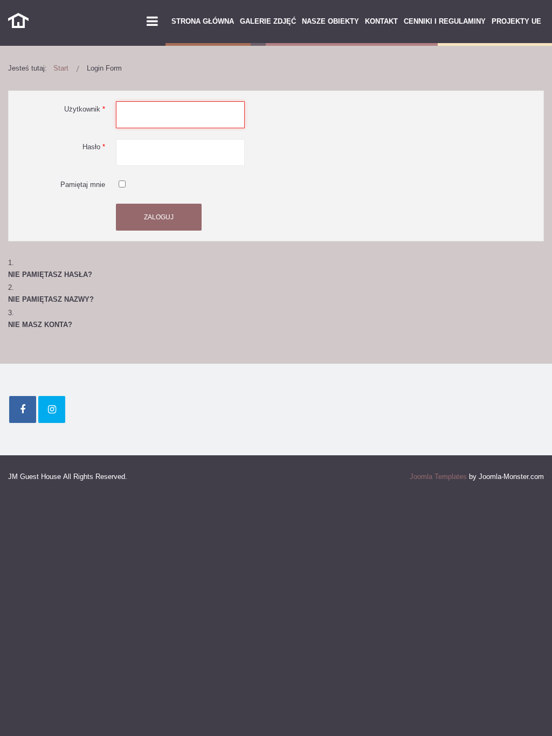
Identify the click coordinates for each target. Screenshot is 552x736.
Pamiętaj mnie (82, 184)
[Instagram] (51, 409)
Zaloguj (159, 217)
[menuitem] (203, 21)
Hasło (93, 147)
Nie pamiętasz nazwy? (51, 299)
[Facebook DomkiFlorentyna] (22, 409)
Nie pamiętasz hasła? (50, 274)
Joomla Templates (438, 477)
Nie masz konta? (40, 325)
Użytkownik (84, 109)
